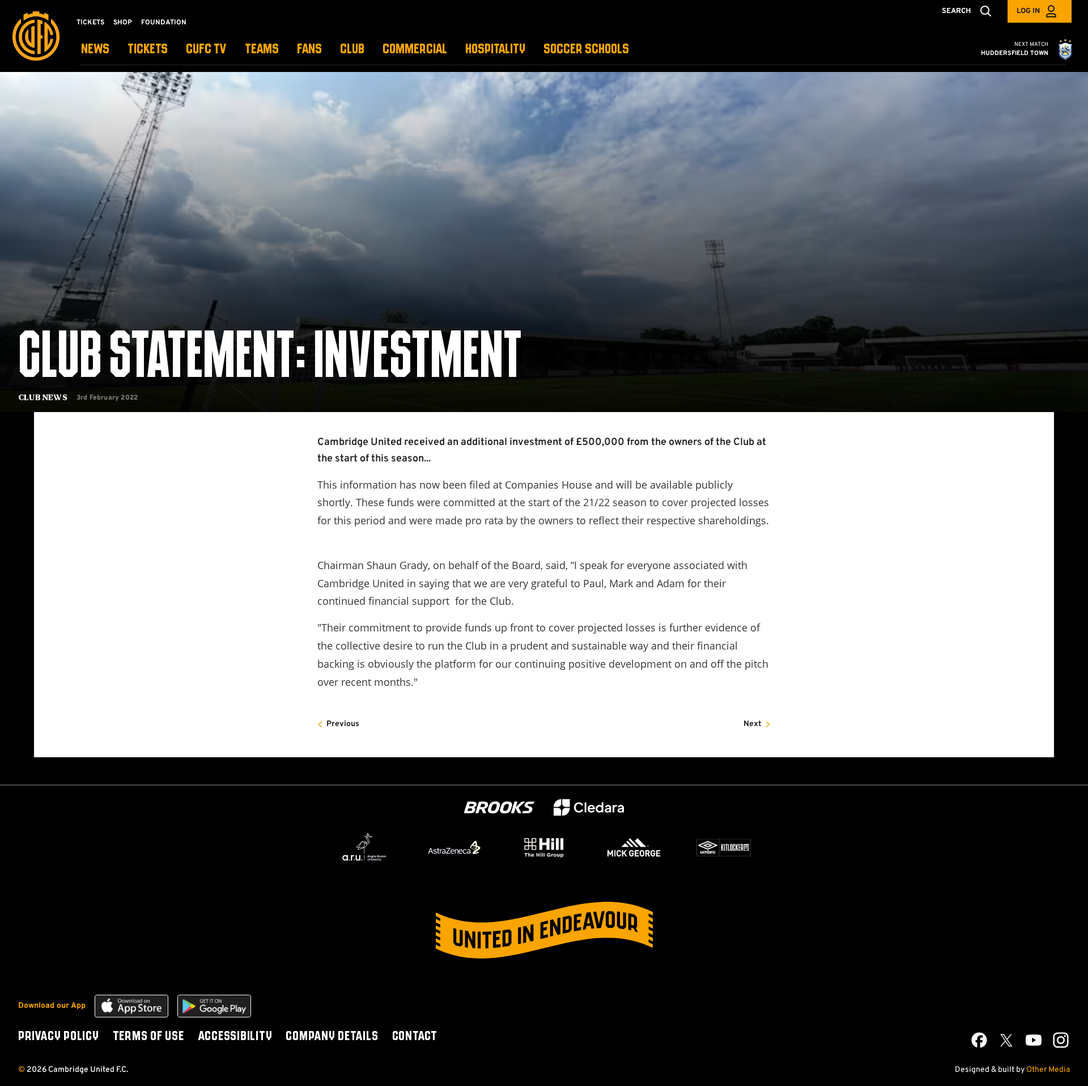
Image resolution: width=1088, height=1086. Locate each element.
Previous (342, 724)
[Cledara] (589, 807)
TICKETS (148, 50)
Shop (122, 22)
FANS (309, 50)
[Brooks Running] (499, 807)
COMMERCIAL (414, 50)
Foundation (163, 22)
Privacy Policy (58, 1036)
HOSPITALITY (495, 50)
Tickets (90, 22)
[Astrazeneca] (454, 847)
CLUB (352, 50)
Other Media (1048, 1070)
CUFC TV (206, 50)
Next (752, 724)
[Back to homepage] (36, 36)
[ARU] (364, 847)
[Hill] (544, 847)
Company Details (332, 1036)
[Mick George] (634, 847)
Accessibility (235, 1036)
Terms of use (148, 1036)
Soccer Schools (586, 50)
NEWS (95, 50)
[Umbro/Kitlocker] (723, 847)
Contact (414, 1036)
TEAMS (262, 50)
